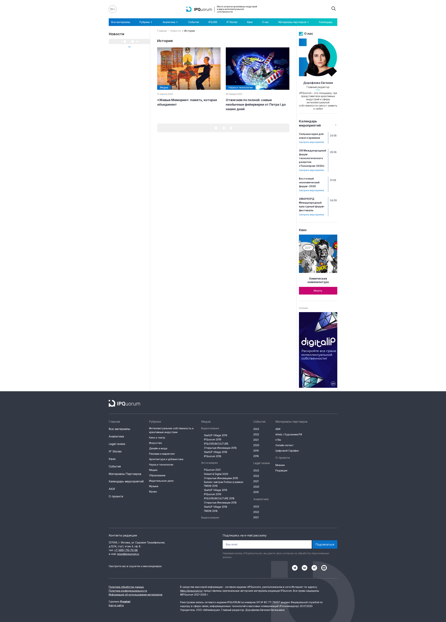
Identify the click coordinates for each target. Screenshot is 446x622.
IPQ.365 (213, 22)
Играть (318, 290)
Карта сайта (116, 605)
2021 (256, 439)
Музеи (153, 491)
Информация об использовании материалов (135, 594)
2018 (256, 456)
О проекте (116, 496)
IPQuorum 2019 (212, 439)
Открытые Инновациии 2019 (221, 478)
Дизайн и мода (158, 448)
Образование (157, 475)
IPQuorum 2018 (212, 456)
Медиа (153, 469)
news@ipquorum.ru (128, 553)
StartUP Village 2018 (215, 452)
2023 (256, 429)
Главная (162, 30)
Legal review (117, 444)
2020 (256, 445)
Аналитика (116, 436)
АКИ (112, 489)
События (193, 22)
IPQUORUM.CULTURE (216, 443)
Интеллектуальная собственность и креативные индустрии (171, 430)
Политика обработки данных (126, 586)
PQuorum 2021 (212, 469)
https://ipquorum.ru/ (191, 590)
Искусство (155, 442)
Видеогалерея (210, 428)
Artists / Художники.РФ (288, 434)
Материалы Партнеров (125, 474)
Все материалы (120, 22)
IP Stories (232, 22)
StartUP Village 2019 (215, 435)
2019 (256, 450)
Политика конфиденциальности (128, 590)
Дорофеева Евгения (318, 83)
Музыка (153, 486)
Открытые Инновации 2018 (220, 447)
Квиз (250, 22)
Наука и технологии (161, 464)
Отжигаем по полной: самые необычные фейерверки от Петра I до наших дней (256, 104)
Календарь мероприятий (126, 481)
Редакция (281, 470)
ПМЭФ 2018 (211, 510)
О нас (265, 22)
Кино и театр (157, 437)
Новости (175, 30)
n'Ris (278, 439)
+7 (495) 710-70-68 (126, 550)
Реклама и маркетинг (162, 453)
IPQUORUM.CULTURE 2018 (219, 498)
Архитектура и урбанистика (166, 459)
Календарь (326, 22)
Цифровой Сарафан (287, 450)
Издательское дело (161, 480)
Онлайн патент (284, 445)
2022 (256, 434)
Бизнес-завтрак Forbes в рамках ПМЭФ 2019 (223, 483)
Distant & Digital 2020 (216, 473)
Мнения (280, 465)
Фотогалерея (209, 462)
